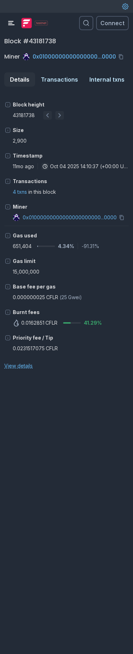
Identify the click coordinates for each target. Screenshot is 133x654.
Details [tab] (19, 79)
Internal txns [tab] (106, 79)
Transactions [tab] (59, 79)
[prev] (47, 115)
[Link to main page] (26, 23)
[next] (59, 115)
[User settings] (125, 6)
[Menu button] (11, 23)
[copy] (122, 56)
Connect (112, 23)
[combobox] (45, 166)
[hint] (7, 104)
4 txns (20, 192)
